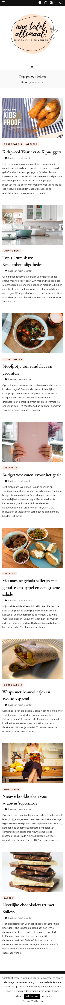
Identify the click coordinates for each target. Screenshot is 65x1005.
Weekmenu (10, 468)
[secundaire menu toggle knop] (3, 2)
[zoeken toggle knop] (60, 3)
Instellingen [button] (47, 996)
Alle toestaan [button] (32, 996)
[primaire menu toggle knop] (32, 66)
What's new (12, 251)
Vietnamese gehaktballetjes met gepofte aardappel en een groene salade (31, 587)
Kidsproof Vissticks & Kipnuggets (31, 152)
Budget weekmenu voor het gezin (32, 475)
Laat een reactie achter (20, 158)
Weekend (32, 144)
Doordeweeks (13, 144)
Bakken (8, 898)
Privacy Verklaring (32, 1001)
